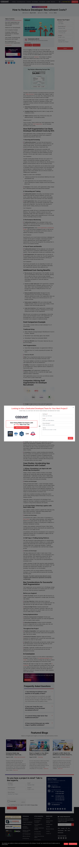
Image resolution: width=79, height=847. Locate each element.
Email (44, 418)
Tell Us (44, 427)
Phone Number (46, 423)
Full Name (45, 414)
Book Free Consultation (21, 427)
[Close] (73, 407)
